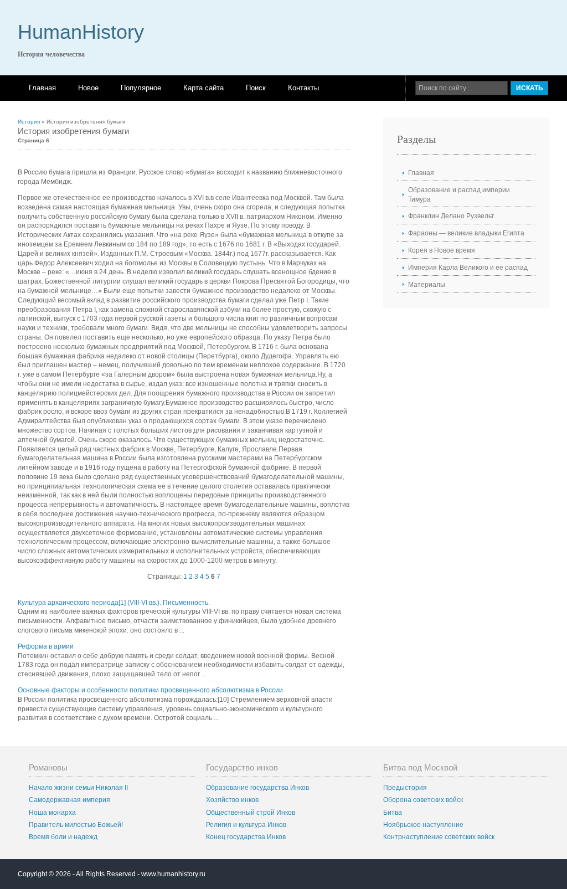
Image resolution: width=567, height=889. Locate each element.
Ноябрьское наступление (423, 825)
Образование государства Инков (257, 788)
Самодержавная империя (69, 800)
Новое (88, 88)
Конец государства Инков (246, 837)
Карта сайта (203, 88)
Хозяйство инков (232, 800)
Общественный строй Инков (250, 812)
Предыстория (405, 788)
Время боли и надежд (63, 837)
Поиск (256, 88)
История (29, 122)
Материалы (426, 285)
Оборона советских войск (423, 800)
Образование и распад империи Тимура (459, 194)
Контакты (303, 88)
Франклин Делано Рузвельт (451, 216)
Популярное (141, 88)
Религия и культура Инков (246, 825)
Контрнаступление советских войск (438, 837)
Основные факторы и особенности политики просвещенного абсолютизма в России (150, 690)
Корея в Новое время (441, 250)
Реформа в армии (46, 646)
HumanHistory (81, 31)
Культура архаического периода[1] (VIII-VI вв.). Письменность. (114, 603)
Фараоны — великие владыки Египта (466, 233)
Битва (392, 812)
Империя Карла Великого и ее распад (468, 267)
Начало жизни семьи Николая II (78, 788)
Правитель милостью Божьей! (76, 825)
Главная (42, 88)
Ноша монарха (52, 812)
